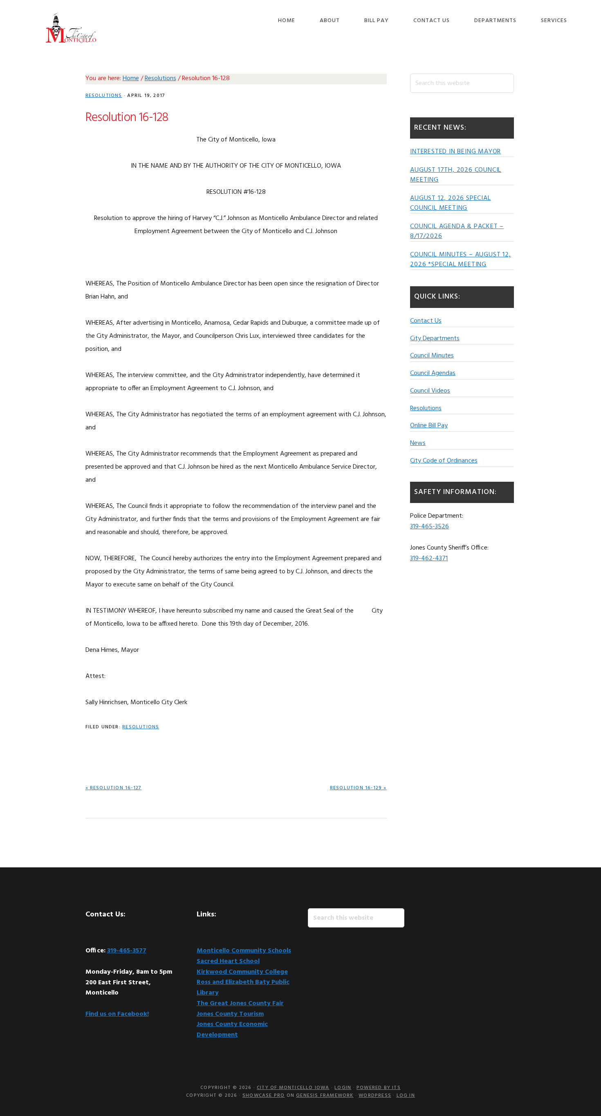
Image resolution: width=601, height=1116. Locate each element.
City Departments (435, 338)
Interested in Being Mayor (455, 151)
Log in (406, 1095)
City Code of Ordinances (444, 461)
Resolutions (103, 96)
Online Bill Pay (429, 425)
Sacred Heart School (228, 961)
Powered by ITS (379, 1088)
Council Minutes (432, 355)
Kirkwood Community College (242, 972)
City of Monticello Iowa (71, 27)
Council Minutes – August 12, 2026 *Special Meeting (460, 259)
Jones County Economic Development (232, 1029)
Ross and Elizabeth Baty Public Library (243, 987)
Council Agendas (432, 373)
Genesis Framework (324, 1095)
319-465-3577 (126, 950)
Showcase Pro (263, 1095)
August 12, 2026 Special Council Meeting (450, 203)
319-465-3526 (429, 526)
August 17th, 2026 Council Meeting (455, 175)
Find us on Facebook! (117, 1014)
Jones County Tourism (230, 1014)
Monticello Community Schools (244, 950)
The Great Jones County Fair (240, 1003)
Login (342, 1088)
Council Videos (430, 391)
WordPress (375, 1095)
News (418, 443)
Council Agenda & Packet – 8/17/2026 (457, 231)
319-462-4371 (429, 558)
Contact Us (426, 321)
